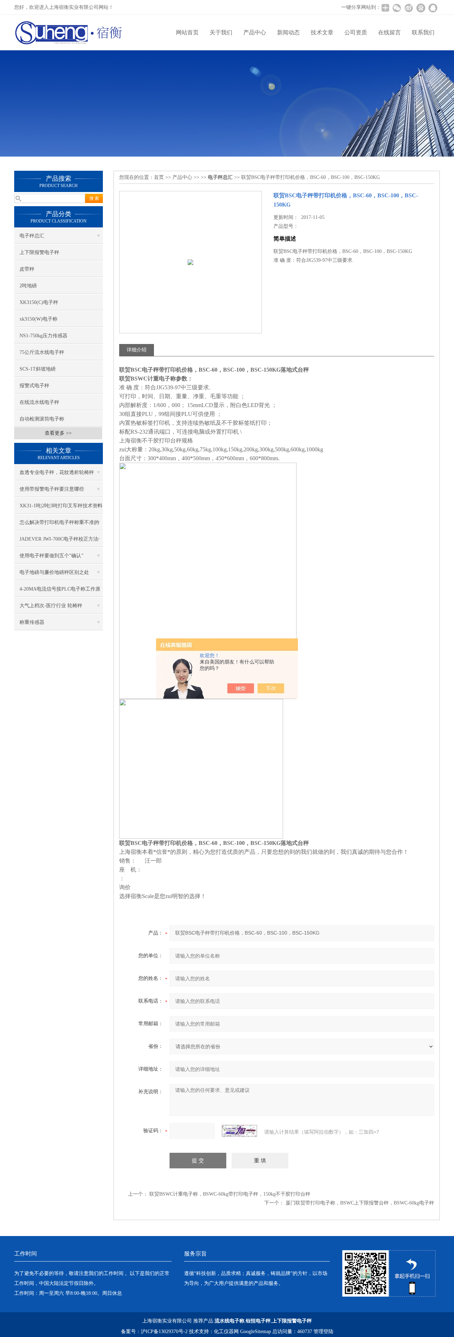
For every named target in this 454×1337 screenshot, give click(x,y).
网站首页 (187, 32)
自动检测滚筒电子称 (42, 419)
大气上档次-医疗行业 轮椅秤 (51, 605)
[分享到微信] (397, 7)
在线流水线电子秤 (39, 402)
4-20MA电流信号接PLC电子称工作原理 (60, 591)
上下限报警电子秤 (39, 252)
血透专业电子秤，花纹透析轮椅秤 (57, 472)
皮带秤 (27, 269)
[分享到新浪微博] (409, 7)
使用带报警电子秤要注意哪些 (52, 489)
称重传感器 (32, 622)
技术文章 (322, 32)
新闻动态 (288, 32)
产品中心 (254, 32)
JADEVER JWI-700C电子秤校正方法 (59, 539)
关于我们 (221, 32)
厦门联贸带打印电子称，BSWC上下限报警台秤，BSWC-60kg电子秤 (360, 1203)
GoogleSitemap (255, 1331)
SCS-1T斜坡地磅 (38, 369)
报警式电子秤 (34, 385)
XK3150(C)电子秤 (39, 302)
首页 (159, 177)
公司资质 (355, 32)
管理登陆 (323, 1331)
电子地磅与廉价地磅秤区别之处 (54, 572)
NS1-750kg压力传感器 (43, 335)
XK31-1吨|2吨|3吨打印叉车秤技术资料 (61, 505)
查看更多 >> (58, 433)
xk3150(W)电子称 (38, 319)
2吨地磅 (28, 285)
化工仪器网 (226, 1331)
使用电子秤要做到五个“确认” (51, 555)
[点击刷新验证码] (239, 1131)
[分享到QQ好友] (433, 7)
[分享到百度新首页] (421, 7)
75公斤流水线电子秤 (42, 352)
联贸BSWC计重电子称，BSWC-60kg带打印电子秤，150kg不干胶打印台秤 (229, 1194)
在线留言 (389, 32)
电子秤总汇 (32, 235)
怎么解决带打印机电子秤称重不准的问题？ (59, 525)
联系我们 (423, 32)
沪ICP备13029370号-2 (164, 1331)
